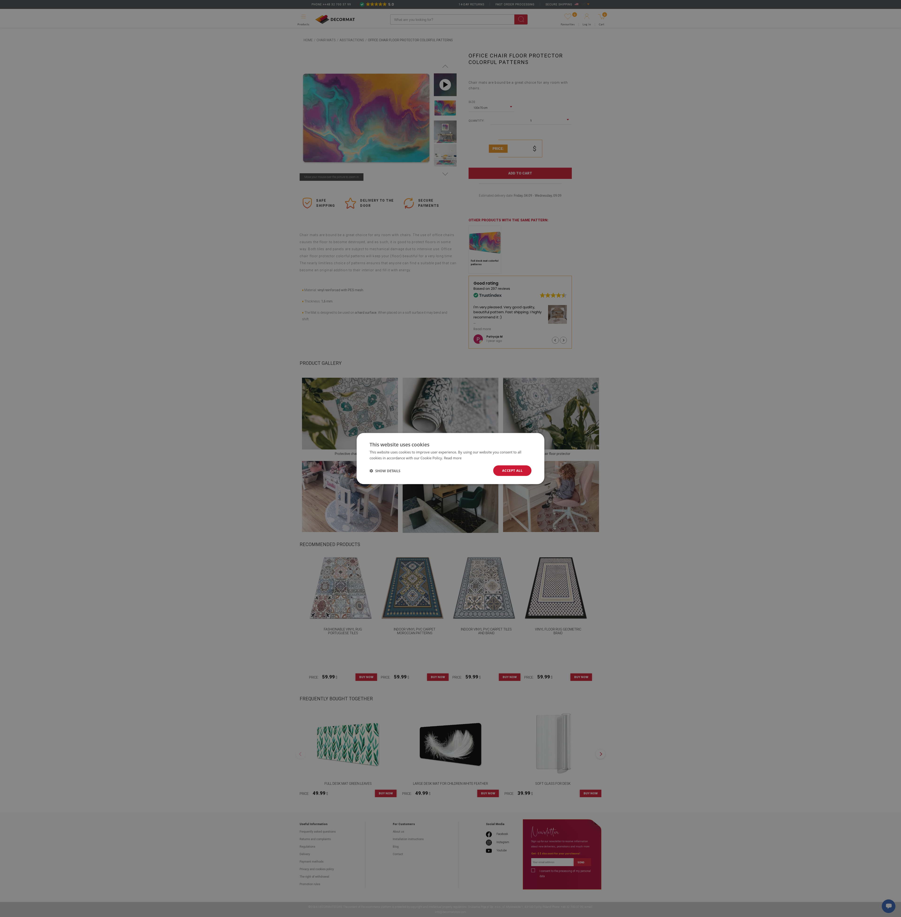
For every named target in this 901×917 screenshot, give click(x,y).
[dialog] (450, 458)
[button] (385, 470)
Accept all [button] (512, 470)
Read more (453, 457)
